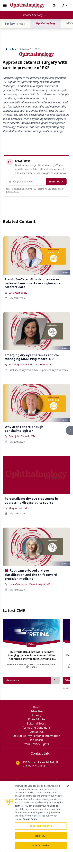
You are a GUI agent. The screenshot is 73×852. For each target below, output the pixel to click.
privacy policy (12, 191)
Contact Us (37, 732)
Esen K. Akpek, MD (39, 584)
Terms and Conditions (36, 727)
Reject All (40, 835)
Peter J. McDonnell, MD (22, 436)
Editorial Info (36, 719)
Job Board (36, 740)
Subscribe (54, 181)
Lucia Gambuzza (18, 292)
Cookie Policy (30, 819)
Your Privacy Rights (36, 744)
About (36, 707)
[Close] (67, 786)
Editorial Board (36, 723)
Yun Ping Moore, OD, (20, 364)
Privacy (36, 715)
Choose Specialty (32, 15)
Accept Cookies (40, 845)
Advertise (37, 711)
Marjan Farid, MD (19, 508)
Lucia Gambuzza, (18, 584)
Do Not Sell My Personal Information (36, 736)
